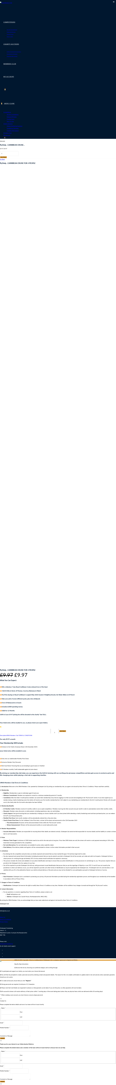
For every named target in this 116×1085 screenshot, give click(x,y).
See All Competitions (13, 114)
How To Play (10, 121)
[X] (3, 950)
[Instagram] (3, 956)
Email (2, 1023)
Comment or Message (6, 1036)
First (21, 1012)
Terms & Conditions (5, 919)
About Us (2, 917)
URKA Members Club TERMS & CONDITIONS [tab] (19, 735)
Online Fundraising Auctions (14, 126)
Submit (2, 1038)
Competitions (7, 112)
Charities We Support (13, 130)
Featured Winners (12, 117)
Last (21, 1017)
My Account (6, 135)
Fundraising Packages (13, 128)
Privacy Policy (4, 921)
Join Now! (3, 157)
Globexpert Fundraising (6, 943)
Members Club (7, 133)
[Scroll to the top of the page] (14, 961)
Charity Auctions (8, 123)
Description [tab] (3, 735)
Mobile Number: (5, 1027)
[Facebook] (3, 953)
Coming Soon (10, 119)
